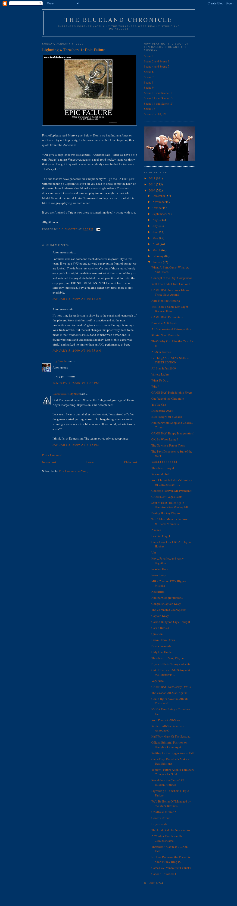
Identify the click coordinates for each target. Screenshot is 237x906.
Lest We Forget (160, 536)
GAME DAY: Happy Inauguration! (172, 433)
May (156, 238)
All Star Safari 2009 (163, 368)
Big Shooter (60, 361)
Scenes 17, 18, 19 (155, 114)
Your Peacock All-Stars (165, 720)
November (159, 202)
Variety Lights (160, 374)
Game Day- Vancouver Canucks (171, 868)
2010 (152, 184)
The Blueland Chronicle (119, 19)
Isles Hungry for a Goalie (166, 416)
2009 (152, 190)
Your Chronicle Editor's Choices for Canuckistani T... (171, 482)
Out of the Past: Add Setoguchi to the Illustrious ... (172, 672)
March (157, 250)
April (156, 244)
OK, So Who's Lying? (164, 439)
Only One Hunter (162, 652)
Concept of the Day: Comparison (172, 278)
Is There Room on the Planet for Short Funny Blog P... (171, 859)
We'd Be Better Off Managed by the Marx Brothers (171, 803)
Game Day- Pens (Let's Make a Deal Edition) (170, 761)
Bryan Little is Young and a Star (171, 664)
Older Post (130, 462)
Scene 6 (149, 72)
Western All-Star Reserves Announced (167, 728)
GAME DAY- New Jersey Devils (171, 687)
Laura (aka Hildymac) (66, 394)
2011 (152, 178)
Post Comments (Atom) (73, 471)
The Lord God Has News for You (171, 830)
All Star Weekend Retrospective (171, 329)
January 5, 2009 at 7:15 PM (76, 445)
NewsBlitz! (158, 591)
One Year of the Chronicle (167, 398)
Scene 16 (149, 109)
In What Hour (159, 569)
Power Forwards (161, 646)
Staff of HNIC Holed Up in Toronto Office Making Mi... (170, 505)
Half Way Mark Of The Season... (171, 736)
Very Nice (157, 681)
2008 (152, 883)
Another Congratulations (167, 597)
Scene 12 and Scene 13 (158, 98)
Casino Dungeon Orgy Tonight (170, 622)
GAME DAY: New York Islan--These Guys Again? (170, 292)
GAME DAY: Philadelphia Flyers (171, 392)
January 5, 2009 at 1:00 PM (76, 383)
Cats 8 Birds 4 (160, 628)
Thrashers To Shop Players (167, 658)
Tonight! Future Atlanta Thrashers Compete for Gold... (172, 771)
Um (153, 552)
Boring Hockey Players (165, 513)
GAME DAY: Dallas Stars (167, 317)
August (157, 220)
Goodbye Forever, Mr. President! (171, 491)
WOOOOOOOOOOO (164, 462)
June (156, 232)
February (158, 256)
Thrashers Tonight (162, 468)
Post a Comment (52, 455)
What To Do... (159, 380)
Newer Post (49, 462)
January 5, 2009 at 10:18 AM (77, 299)
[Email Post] (98, 229)
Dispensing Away (162, 410)
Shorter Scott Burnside (165, 335)
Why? (155, 386)
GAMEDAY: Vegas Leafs (166, 497)
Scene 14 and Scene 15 (158, 103)
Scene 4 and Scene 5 (156, 66)
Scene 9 (149, 87)
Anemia (156, 530)
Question (157, 634)
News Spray (158, 575)
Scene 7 (149, 77)
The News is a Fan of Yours (168, 445)
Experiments (159, 824)
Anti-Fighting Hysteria (165, 300)
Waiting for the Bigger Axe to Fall (172, 753)
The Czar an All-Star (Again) (169, 693)
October (158, 208)
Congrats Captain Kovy (166, 604)
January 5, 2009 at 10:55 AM (77, 350)
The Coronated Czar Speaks (168, 610)
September (159, 214)
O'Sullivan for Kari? (163, 812)
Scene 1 (149, 56)
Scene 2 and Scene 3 (156, 61)
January (158, 262)
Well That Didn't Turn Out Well (170, 284)
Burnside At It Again (164, 323)
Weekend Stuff (160, 474)
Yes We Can (158, 404)
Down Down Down (163, 640)
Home (90, 462)
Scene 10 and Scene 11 (158, 93)
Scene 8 (149, 82)
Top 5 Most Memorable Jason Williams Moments (169, 521)
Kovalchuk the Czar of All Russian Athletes (167, 782)
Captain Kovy (160, 616)
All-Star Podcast (161, 352)
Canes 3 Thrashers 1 (163, 874)
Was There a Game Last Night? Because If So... (170, 308)
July (156, 226)
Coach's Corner (160, 818)
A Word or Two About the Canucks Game (167, 838)
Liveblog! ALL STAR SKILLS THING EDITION (170, 360)
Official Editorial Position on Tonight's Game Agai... (169, 744)
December (159, 196)
